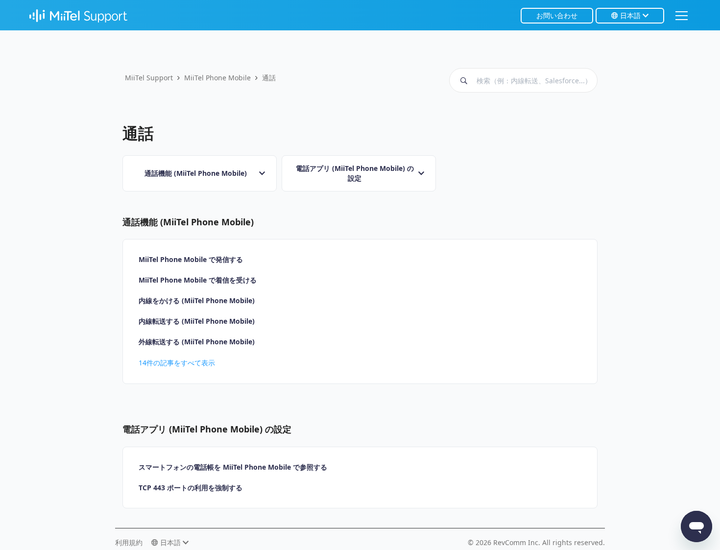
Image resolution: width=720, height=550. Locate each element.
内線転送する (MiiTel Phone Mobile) (197, 321)
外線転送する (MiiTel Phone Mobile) (197, 341)
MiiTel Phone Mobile (217, 77)
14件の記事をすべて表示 (177, 362)
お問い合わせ (556, 15)
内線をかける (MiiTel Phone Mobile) (197, 300)
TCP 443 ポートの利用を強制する (190, 487)
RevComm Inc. (517, 542)
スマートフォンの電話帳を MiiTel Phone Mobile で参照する (233, 467)
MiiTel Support (149, 77)
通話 (269, 77)
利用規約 (129, 542)
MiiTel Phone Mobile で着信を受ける (198, 280)
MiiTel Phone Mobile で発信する (191, 259)
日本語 (630, 15)
